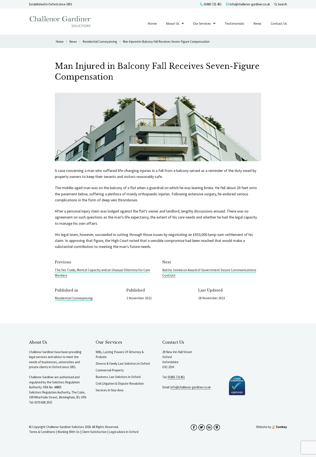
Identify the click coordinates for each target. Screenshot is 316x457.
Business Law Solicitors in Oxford (118, 377)
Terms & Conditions (42, 432)
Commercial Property (110, 370)
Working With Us (68, 432)
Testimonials (234, 23)
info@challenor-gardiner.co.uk (249, 4)
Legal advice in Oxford (123, 432)
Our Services (202, 23)
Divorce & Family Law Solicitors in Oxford (123, 363)
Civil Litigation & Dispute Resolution (120, 383)
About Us (172, 23)
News (257, 23)
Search (282, 4)
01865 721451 (176, 377)
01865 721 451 (212, 4)
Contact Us (279, 23)
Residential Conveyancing (74, 298)
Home (152, 23)
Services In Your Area (109, 390)
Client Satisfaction (94, 432)
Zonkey (281, 427)
